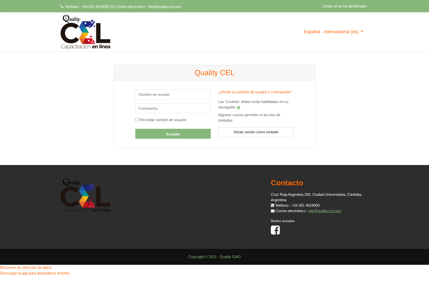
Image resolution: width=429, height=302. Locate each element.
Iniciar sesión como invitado (256, 132)
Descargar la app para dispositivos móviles (35, 273)
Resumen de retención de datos (26, 267)
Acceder (173, 134)
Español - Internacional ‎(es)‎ (332, 31)
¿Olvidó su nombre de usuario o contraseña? (254, 92)
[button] (239, 107)
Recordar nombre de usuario (163, 120)
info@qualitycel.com (164, 6)
